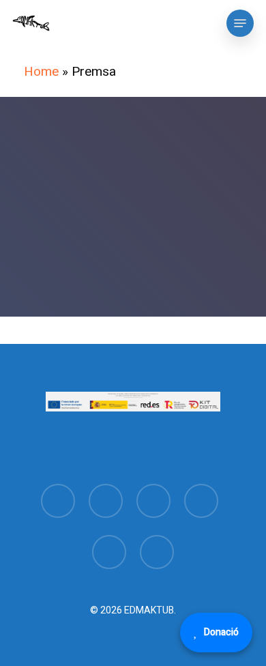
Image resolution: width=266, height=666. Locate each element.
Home (41, 71)
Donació (221, 632)
